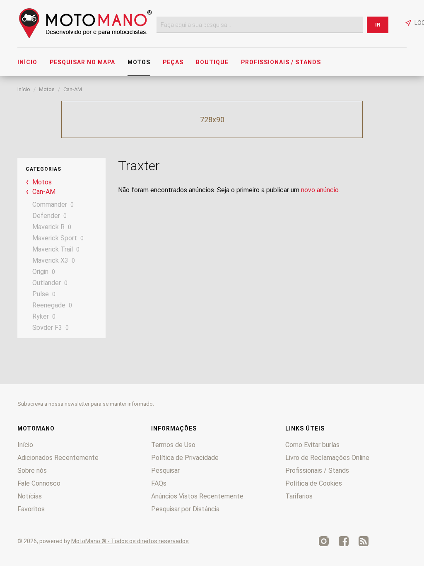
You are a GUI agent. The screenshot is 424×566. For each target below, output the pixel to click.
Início (27, 62)
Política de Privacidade (185, 458)
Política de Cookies (313, 483)
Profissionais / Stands (281, 62)
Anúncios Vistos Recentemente (197, 496)
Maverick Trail (52, 249)
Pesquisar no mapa (82, 62)
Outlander (46, 283)
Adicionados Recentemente (58, 458)
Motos (139, 62)
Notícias (29, 496)
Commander (49, 204)
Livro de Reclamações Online (327, 458)
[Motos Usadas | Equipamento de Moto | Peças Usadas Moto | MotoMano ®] (85, 36)
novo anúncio (320, 190)
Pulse (40, 294)
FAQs (158, 483)
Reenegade (48, 305)
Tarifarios (299, 496)
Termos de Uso (173, 445)
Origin (40, 272)
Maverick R (48, 227)
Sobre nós (32, 470)
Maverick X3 (50, 260)
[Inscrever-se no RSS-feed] (364, 541)
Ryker (40, 316)
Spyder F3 (47, 327)
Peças (173, 62)
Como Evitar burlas (312, 445)
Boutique (212, 62)
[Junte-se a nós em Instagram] (324, 541)
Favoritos (31, 509)
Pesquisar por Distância (185, 509)
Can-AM (72, 89)
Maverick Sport (54, 238)
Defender (46, 216)
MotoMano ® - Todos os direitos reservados (130, 541)
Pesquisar (165, 470)
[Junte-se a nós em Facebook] (344, 541)
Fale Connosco (38, 483)
